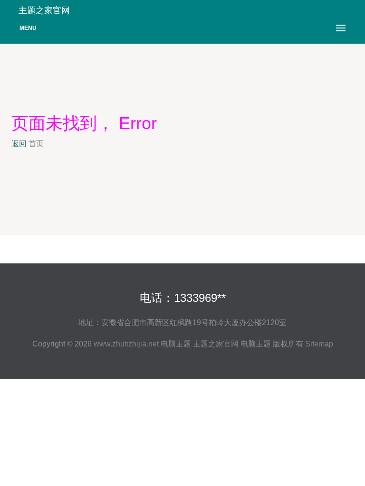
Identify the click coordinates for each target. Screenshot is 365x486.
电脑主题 (176, 344)
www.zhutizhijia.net (126, 344)
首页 (36, 144)
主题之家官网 (216, 344)
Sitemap (319, 344)
